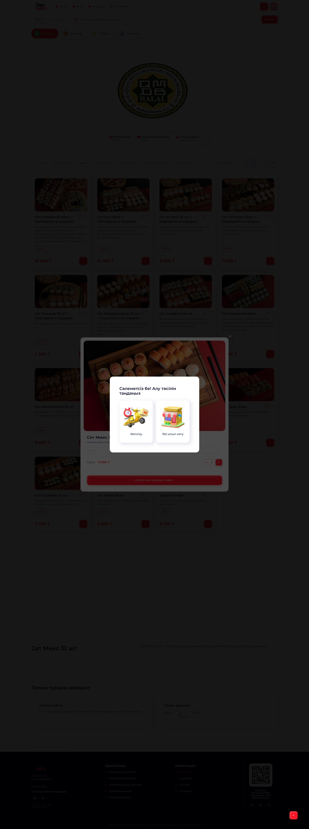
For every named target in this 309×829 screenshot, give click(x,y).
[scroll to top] (294, 815)
